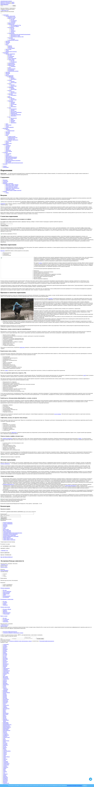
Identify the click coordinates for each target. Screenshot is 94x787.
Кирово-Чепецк (6, 692)
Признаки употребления (16, 112)
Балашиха (5, 646)
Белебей (5, 650)
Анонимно (13, 21)
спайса (6, 370)
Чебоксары (5, 777)
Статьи (7, 50)
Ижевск (4, 682)
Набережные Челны (6, 720)
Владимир (5, 658)
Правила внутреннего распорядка (13, 160)
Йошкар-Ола (6, 684)
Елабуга (5, 674)
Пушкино (5, 744)
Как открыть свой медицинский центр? (14, 162)
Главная (5, 166)
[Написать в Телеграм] (90, 779)
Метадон (10, 97)
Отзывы (7, 154)
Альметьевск (6, 644)
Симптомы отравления (16, 114)
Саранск (5, 752)
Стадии (7, 43)
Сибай (4, 760)
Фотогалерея (8, 161)
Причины (8, 41)
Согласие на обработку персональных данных (13, 632)
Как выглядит (14, 118)
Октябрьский (6, 734)
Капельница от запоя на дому (17, 36)
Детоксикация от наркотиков (9, 535)
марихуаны (22, 347)
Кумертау (5, 702)
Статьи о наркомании (7, 523)
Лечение (12, 77)
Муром (4, 717)
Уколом (12, 32)
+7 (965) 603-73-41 (5, 10)
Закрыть (84, 785)
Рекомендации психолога (11, 51)
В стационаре (14, 20)
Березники (5, 648)
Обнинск (5, 732)
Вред (12, 105)
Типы (7, 123)
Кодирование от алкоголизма (7, 599)
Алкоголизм (5, 14)
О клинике (5, 152)
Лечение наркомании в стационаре (10, 536)
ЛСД (9, 96)
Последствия (8, 49)
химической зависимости (70, 485)
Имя (2, 515)
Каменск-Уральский (5, 688)
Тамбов (4, 768)
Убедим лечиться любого (11, 158)
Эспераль (13, 38)
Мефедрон (10, 94)
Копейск (5, 695)
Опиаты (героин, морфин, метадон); (13, 190)
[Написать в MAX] (90, 776)
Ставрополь (5, 762)
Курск (4, 704)
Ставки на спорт (11, 136)
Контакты (5, 163)
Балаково (5, 653)
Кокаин (9, 90)
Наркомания (5, 52)
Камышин (5, 690)
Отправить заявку (4, 225)
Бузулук (5, 655)
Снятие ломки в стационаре (9, 539)
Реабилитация (11, 24)
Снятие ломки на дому (8, 538)
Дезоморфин (11, 87)
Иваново (5, 681)
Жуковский (5, 677)
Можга (4, 715)
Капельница (5, 621)
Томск (4, 770)
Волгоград (5, 659)
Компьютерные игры (12, 137)
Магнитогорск (6, 708)
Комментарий (4, 514)
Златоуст (5, 679)
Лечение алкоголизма (10, 16)
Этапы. (7, 192)
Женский (10, 47)
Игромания (5, 128)
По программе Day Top (16, 25)
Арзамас (5, 645)
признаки (50, 298)
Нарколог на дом (12, 17)
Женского (5, 611)
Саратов (5, 754)
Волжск (4, 660)
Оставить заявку (40, 638)
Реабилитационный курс (8, 484)
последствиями (57, 414)
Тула (4, 772)
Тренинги (8, 146)
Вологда (5, 662)
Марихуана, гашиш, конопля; (12, 184)
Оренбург (5, 736)
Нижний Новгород (7, 724)
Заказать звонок (4, 567)
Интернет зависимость (13, 139)
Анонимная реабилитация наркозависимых (12, 532)
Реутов (4, 746)
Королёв (5, 697)
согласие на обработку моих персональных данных (20, 641)
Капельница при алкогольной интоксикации (20, 34)
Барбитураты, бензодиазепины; (12, 188)
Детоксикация (11, 33)
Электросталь (6, 783)
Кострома (5, 698)
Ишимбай (5, 683)
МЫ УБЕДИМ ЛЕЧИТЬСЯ (6, 557)
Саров (4, 755)
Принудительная (6, 612)
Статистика (5, 181)
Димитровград (6, 668)
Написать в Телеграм (5, 2)
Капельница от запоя (15, 35)
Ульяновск (5, 773)
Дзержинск (5, 669)
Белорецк (5, 651)
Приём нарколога (7, 537)
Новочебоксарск (6, 730)
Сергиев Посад (6, 756)
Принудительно (11, 22)
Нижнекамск (6, 723)
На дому (12, 19)
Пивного (5, 610)
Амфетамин (10, 76)
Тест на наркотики (12, 58)
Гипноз (12, 29)
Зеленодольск (6, 678)
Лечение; (5, 191)
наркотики (3, 203)
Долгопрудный (6, 670)
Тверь (4, 769)
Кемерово (5, 691)
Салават (5, 749)
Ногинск (5, 731)
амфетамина (14, 432)
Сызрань (5, 765)
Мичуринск (5, 714)
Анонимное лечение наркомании (10, 534)
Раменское (5, 745)
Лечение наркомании (10, 53)
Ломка (12, 119)
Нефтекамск (5, 722)
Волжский (5, 661)
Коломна (5, 694)
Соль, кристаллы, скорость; (12, 186)
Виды (7, 44)
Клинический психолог (13, 40)
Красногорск (6, 699)
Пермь (4, 741)
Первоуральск (6, 740)
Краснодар (5, 700)
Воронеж (5, 666)
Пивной (10, 45)
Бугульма (5, 654)
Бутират (10, 80)
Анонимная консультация (6, 1)
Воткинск (5, 665)
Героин (9, 83)
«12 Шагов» (8, 145)
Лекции (7, 149)
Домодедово (5, 671)
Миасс (4, 710)
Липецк (4, 706)
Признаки (8, 42)
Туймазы (5, 771)
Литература (8, 150)
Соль (9, 116)
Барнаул (5, 647)
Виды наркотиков (9, 75)
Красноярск (5, 701)
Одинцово (5, 733)
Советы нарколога (10, 127)
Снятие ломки (11, 59)
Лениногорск (6, 705)
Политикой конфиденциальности (46, 641)
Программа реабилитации (11, 157)
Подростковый (11, 48)
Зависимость (13, 79)
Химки (4, 775)
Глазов (4, 667)
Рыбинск (5, 747)
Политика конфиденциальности (10, 631)
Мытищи (5, 718)
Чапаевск (5, 776)
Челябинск (5, 778)
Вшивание (10, 37)
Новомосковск (6, 728)
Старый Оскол (6, 763)
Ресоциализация (11, 68)
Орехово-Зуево (6, 737)
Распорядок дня (9, 159)
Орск (4, 738)
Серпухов (5, 759)
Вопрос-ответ (9, 143)
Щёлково (5, 781)
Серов (4, 757)
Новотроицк (6, 729)
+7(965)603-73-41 (4, 550)
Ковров (4, 693)
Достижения (8, 153)
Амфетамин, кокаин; (10, 189)
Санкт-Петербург (7, 751)
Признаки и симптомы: (8, 183)
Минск (4, 712)
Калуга (4, 686)
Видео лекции (9, 151)
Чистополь (5, 780)
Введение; (5, 180)
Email (2, 516)
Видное (4, 657)
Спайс (9, 107)
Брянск (4, 652)
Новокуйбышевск (4, 4)
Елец (4, 675)
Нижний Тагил (6, 725)
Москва (4, 716)
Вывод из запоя (11, 18)
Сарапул (5, 753)
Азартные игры (11, 138)
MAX (13, 2)
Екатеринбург (6, 673)
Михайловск (6, 713)
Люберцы (5, 707)
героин (79, 438)
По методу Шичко (15, 26)
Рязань (4, 748)
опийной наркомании (7, 438)
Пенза (4, 739)
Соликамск (5, 761)
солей (84, 375)
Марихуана (10, 100)
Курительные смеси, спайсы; (12, 185)
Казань (4, 685)
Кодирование (11, 27)
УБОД (9, 67)
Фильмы (7, 147)
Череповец (5, 779)
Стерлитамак (6, 764)
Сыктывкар (5, 767)
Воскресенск (6, 663)
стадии (40, 262)
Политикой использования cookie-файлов (74, 785)
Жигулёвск (5, 676)
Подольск (5, 743)
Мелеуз (4, 709)
